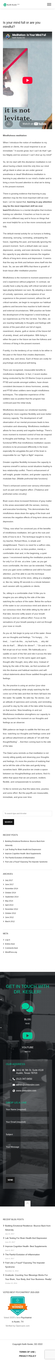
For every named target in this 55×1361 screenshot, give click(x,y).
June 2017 (9, 884)
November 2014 (11, 889)
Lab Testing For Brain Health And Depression (23, 849)
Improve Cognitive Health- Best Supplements (23, 854)
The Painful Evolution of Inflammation (20, 858)
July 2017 (9, 880)
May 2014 (9, 901)
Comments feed (11, 948)
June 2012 (9, 917)
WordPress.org (11, 952)
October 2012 (10, 913)
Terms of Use (27, 1352)
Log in (7, 940)
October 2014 (10, 893)
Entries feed (10, 944)
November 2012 (11, 909)
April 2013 (9, 905)
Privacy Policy (27, 1356)
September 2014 (11, 897)
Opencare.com (23, 1326)
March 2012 (10, 921)
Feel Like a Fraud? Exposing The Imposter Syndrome (26, 862)
